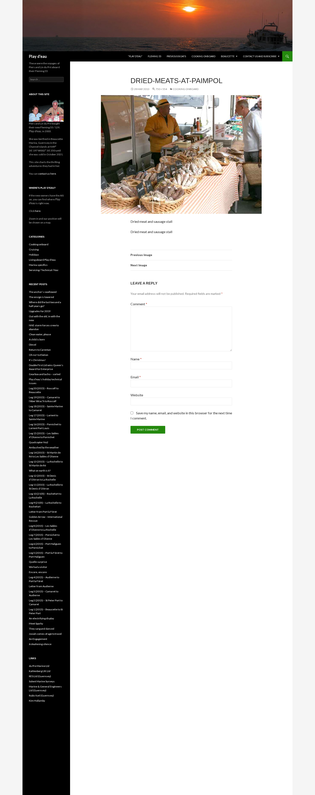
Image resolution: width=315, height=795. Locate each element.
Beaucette (227, 56)
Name (136, 359)
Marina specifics (38, 264)
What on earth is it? (40, 470)
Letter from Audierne (41, 586)
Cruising (34, 249)
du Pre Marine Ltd (39, 666)
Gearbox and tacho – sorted (44, 374)
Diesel (32, 344)
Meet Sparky (36, 623)
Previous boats (176, 56)
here (37, 211)
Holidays (34, 254)
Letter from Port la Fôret (43, 511)
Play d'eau (38, 56)
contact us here (47, 173)
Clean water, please (40, 334)
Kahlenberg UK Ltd (39, 671)
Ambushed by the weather (44, 447)
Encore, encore (38, 572)
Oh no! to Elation (38, 354)
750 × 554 (161, 89)
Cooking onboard (203, 56)
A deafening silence (40, 644)
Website (136, 395)
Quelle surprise (38, 561)
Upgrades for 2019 (39, 311)
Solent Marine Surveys (42, 681)
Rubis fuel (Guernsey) (41, 695)
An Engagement (38, 639)
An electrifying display (41, 618)
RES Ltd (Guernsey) (40, 676)
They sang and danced (41, 628)
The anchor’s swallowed (43, 291)
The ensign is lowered (41, 297)
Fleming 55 (154, 56)
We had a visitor (38, 567)
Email (135, 377)
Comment (138, 304)
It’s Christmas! (37, 360)
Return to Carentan (40, 349)
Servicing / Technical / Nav (43, 270)
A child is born (37, 339)
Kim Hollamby (37, 700)
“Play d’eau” (135, 56)
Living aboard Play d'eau (42, 259)
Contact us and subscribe (259, 56)
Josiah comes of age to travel (45, 633)
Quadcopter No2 (38, 442)
